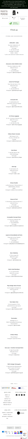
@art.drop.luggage (17, 124)
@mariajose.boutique (17, 276)
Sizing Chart (7, 400)
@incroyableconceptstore (17, 225)
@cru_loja (17, 173)
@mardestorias (17, 260)
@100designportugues (17, 372)
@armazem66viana (17, 106)
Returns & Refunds (7, 416)
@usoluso (16, 354)
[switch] (24, 435)
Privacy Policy (7, 414)
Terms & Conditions (7, 412)
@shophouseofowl (17, 208)
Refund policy (7, 404)
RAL (7, 418)
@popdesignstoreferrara (17, 292)
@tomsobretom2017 (17, 309)
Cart (14, 18)
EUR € (17, 427)
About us (7, 394)
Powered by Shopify (18, 435)
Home (12, 383)
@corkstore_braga (17, 157)
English (10, 427)
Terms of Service (7, 402)
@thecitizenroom (17, 141)
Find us (7, 396)
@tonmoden (17, 325)
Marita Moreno (11, 435)
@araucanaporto (17, 72)
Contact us (7, 398)
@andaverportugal (17, 90)
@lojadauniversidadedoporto (16, 243)
